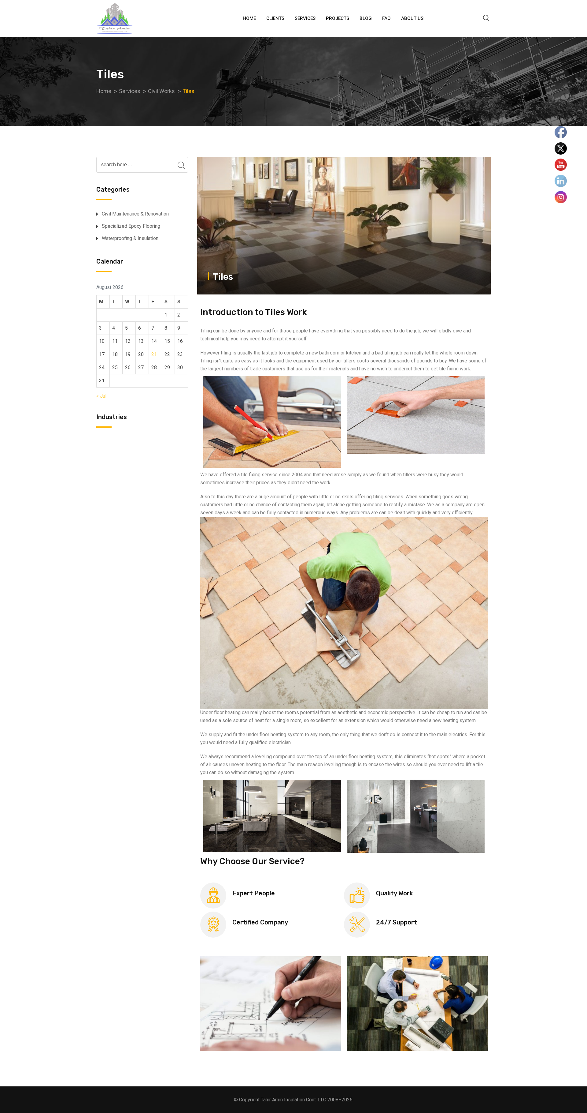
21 (154, 354)
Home (249, 18)
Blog (366, 18)
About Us (412, 18)
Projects (337, 18)
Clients (275, 18)
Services (305, 18)
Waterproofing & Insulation (130, 238)
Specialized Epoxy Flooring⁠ (131, 226)
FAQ (386, 18)
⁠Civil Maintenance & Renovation (135, 214)
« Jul (101, 396)
